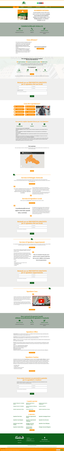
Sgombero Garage (31, 114)
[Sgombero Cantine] (26, 109)
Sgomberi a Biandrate (42, 406)
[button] (50, 7)
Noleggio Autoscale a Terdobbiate (18, 406)
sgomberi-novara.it (41, 12)
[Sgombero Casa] (14, 109)
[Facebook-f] (39, 3)
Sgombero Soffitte (31, 111)
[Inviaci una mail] (19, 28)
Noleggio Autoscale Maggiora (45, 427)
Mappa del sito (19, 442)
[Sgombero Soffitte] (26, 112)
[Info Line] (32, 28)
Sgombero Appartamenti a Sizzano (44, 409)
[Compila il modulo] (44, 28)
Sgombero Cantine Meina (18, 427)
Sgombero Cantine (31, 109)
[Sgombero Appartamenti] (26, 106)
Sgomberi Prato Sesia (17, 416)
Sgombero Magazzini (19, 111)
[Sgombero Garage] (26, 114)
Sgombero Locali (19, 106)
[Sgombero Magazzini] (14, 112)
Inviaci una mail (19, 30)
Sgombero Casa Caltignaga (44, 423)
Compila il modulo (44, 30)
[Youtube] (42, 3)
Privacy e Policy (20, 440)
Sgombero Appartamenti (31, 106)
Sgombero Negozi (20, 114)
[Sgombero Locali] (14, 106)
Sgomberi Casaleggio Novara (44, 416)
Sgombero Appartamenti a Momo (18, 409)
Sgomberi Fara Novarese (44, 419)
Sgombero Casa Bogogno (18, 419)
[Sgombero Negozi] (14, 114)
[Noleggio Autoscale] (19, 70)
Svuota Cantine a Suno (29, 409)
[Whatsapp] (37, 3)
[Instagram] (41, 3)
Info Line (32, 30)
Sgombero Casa (19, 109)
